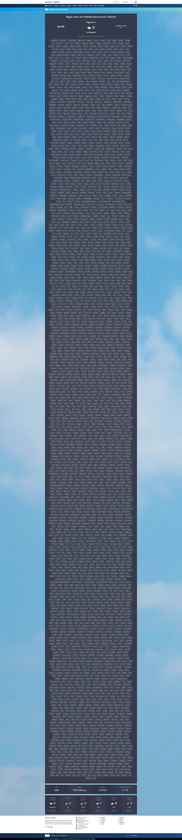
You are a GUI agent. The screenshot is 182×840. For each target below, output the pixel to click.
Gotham (61, 321)
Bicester (111, 93)
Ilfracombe (86, 397)
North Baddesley (119, 514)
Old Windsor (88, 529)
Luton (115, 459)
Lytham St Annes (66, 465)
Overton (82, 535)
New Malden (113, 505)
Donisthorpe (100, 254)
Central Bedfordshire (98, 175)
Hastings (66, 353)
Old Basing (66, 529)
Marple (70, 476)
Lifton (96, 438)
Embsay (74, 283)
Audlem (93, 63)
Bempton (81, 90)
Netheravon (62, 505)
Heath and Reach (55, 362)
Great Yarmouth (82, 333)
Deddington (98, 245)
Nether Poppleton (126, 503)
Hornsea (116, 386)
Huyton (51, 397)
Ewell (65, 289)
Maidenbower (112, 465)
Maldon (52, 467)
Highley (51, 377)
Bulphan (60, 151)
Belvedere (67, 90)
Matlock (58, 479)
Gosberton (109, 318)
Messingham (114, 482)
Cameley (92, 166)
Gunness (58, 339)
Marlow (59, 476)
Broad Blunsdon (54, 143)
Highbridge (123, 374)
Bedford (71, 87)
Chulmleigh (96, 198)
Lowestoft (63, 459)
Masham (52, 479)
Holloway (114, 380)
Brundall (122, 145)
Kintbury (53, 421)
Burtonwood (74, 160)
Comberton (69, 219)
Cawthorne (82, 175)
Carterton (52, 172)
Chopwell (115, 195)
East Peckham (52, 271)
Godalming (112, 315)
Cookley (53, 222)
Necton (79, 503)
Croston (127, 233)
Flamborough (69, 301)
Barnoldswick (92, 75)
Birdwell (120, 99)
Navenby (74, 503)
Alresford (68, 49)
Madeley (90, 465)
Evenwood (107, 286)
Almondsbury (55, 49)
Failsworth (58, 292)
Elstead (112, 280)
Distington (109, 251)
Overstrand (75, 535)
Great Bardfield (75, 324)
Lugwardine (104, 459)
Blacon (93, 107)
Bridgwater (67, 137)
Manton (57, 470)
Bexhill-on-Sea (98, 93)
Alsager (80, 49)
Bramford (67, 131)
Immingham (110, 397)
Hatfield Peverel (94, 353)
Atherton (68, 63)
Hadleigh (86, 339)
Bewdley (91, 93)
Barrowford (93, 78)
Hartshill (88, 350)
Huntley (82, 394)
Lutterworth (121, 459)
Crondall (95, 233)
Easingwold (73, 265)
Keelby (51, 406)
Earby (107, 262)
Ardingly (104, 55)
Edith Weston (99, 277)
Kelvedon (85, 406)
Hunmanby (60, 394)
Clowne (118, 210)
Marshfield (87, 476)
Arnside (51, 58)
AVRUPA (69, 5)
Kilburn (91, 412)
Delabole (111, 245)
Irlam (113, 400)
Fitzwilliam (52, 301)
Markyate (122, 473)
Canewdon (120, 166)
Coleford (63, 216)
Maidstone (127, 465)
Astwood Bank (53, 63)
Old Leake (80, 529)
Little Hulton (79, 444)
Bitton (98, 104)
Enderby (105, 283)
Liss (98, 441)
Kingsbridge (105, 415)
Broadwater (84, 143)
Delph (116, 245)
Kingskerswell (127, 415)
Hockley (130, 377)
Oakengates (108, 526)
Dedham (105, 245)
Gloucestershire (86, 315)
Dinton (93, 251)
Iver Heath (82, 403)
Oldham (100, 529)
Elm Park (84, 280)
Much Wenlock (61, 500)
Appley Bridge (90, 55)
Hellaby (64, 365)
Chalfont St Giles (86, 178)
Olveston (112, 529)
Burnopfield (120, 154)
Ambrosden (61, 52)
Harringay (100, 347)
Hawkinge (86, 356)
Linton (71, 441)
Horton (81, 388)
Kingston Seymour (84, 418)
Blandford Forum (106, 107)
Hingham (108, 377)
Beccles (122, 84)
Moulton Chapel (111, 497)
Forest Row (86, 304)
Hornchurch (92, 386)
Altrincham (102, 49)
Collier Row (75, 216)
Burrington (63, 157)
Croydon (89, 236)
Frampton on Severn (76, 306)
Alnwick (62, 49)
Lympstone (103, 462)
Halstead (89, 342)
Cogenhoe (99, 213)
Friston (121, 306)
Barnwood (127, 75)
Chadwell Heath (116, 175)
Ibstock (74, 397)
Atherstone (61, 63)
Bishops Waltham (127, 101)
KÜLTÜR (86, 5)
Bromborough (113, 143)
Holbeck (93, 380)
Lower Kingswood (55, 459)
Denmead (61, 248)
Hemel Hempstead (102, 365)
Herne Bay (128, 368)
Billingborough (109, 96)
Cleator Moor (112, 207)
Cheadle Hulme (115, 183)
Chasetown (73, 183)
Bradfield (91, 128)
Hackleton (72, 339)
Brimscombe (77, 140)
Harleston (53, 347)
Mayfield (77, 479)
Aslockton (100, 61)
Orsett (64, 532)
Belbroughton (104, 87)
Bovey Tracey (65, 125)
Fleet (82, 301)
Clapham (52, 207)
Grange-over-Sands (93, 321)
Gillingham (102, 312)
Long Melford (95, 450)
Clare (65, 207)
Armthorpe (122, 55)
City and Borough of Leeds (104, 201)
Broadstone (77, 143)
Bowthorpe (113, 125)
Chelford (77, 186)
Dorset (59, 257)
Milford (108, 488)
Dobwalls (65, 254)
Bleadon (124, 107)
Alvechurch (109, 49)
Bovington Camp (80, 125)
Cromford (88, 233)
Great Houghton (65, 330)
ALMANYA (62, 5)
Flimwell (106, 301)
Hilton (70, 377)
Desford (110, 248)
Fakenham (83, 292)
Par (99, 538)
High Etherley (61, 374)
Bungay (72, 151)
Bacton (92, 66)
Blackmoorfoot (66, 107)
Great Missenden (99, 330)
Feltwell (120, 295)
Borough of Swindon (66, 119)
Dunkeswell (127, 260)
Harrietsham (93, 347)
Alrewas (74, 49)
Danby (52, 242)
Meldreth (116, 479)
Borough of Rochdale (127, 116)
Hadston (111, 339)
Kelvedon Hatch (92, 406)
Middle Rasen (100, 485)
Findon (105, 298)
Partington (117, 538)
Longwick (116, 453)
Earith (112, 262)
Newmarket (86, 511)
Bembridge (74, 90)
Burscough (70, 157)
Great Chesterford (127, 324)
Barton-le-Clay (54, 81)
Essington (74, 286)
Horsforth (52, 388)
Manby (81, 467)
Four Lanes (120, 304)
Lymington (85, 462)
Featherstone (90, 295)
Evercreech (114, 286)
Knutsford (51, 426)
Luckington (75, 459)
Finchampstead (92, 298)
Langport (88, 429)
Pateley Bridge (52, 541)
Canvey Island (67, 169)
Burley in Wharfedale (56, 154)
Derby (81, 248)
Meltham (129, 479)
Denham (130, 245)
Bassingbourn (94, 81)
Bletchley (59, 110)
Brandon (114, 131)
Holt (72, 383)
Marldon (53, 476)
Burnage (65, 154)
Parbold (104, 538)
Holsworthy (66, 383)
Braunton (66, 134)
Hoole (130, 383)
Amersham (68, 52)
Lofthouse (92, 447)
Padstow (54, 538)
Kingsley (58, 418)
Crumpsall (95, 236)
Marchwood (89, 470)
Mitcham (53, 494)
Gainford (90, 309)
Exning (107, 289)
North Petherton (53, 520)
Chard (82, 181)
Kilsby (109, 412)
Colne (108, 216)
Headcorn (113, 359)
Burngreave (78, 154)
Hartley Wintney (81, 350)
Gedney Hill (73, 312)
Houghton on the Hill (127, 388)
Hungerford (53, 394)
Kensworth (67, 409)
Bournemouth (120, 122)
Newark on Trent (69, 508)
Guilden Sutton (114, 336)
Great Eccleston (64, 327)
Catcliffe (112, 172)
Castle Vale (86, 172)
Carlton (115, 169)
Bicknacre (117, 93)
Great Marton (90, 330)
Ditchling (52, 254)
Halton (94, 342)
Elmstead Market (92, 280)
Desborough (103, 248)
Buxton (124, 160)
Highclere (130, 374)
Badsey (103, 66)
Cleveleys (85, 210)
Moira (79, 494)
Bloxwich (107, 110)
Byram (51, 163)
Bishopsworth (77, 104)
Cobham (59, 213)
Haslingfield (53, 353)
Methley (129, 482)
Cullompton (62, 239)
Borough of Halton (91, 116)
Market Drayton (128, 470)
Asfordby (68, 58)
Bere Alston (105, 90)
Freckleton (85, 306)
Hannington (85, 344)
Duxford (87, 262)
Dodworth (79, 254)
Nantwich (60, 503)
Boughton (99, 122)
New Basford (98, 505)
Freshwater (100, 306)
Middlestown (128, 485)
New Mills (128, 505)
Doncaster (86, 254)
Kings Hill (75, 415)
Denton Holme (74, 248)
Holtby (76, 383)
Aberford (97, 40)
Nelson (103, 503)
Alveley (116, 49)
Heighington (57, 365)
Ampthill (94, 52)
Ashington (112, 58)
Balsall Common (73, 69)
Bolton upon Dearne (103, 113)
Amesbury (87, 52)
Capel (73, 169)
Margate (101, 470)
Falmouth (97, 292)
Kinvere (58, 421)
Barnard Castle (55, 75)
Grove (99, 336)
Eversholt (121, 286)
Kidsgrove (86, 412)
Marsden (81, 476)
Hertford (63, 371)
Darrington (97, 242)
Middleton (52, 488)
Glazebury (128, 312)
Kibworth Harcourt (62, 412)
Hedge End (128, 362)
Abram (108, 40)
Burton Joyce (96, 157)
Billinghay (129, 96)
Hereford (106, 368)
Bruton (127, 145)
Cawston (75, 175)
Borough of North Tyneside (103, 116)
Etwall (96, 286)
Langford (54, 429)
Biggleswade (88, 96)
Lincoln (116, 438)
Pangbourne (74, 538)
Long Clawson (54, 450)
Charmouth (54, 183)
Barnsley (106, 75)
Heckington (100, 362)
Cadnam (64, 163)
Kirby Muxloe (71, 421)
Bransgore (121, 131)
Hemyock (60, 368)
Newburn (99, 508)
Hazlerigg (100, 359)
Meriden (101, 482)
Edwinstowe (107, 277)
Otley (92, 532)
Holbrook (100, 380)
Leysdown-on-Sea (75, 438)
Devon (121, 248)
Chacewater (108, 175)
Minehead (90, 491)
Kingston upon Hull (95, 418)
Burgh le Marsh (115, 151)
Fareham (103, 292)
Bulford (130, 148)
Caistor (78, 163)
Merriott (107, 482)
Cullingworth (54, 239)
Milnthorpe (58, 491)
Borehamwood (52, 116)
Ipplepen (96, 400)
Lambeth (84, 426)
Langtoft (94, 429)
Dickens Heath (55, 251)
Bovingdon (72, 125)
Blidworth (72, 110)
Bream (77, 134)
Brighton (127, 137)
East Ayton (80, 265)
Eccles (117, 274)
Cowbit (72, 227)
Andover (106, 52)
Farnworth (70, 295)
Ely (55, 283)
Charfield (88, 181)
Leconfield (97, 432)
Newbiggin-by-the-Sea (80, 508)
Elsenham (106, 280)
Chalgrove (100, 178)
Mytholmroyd (110, 500)
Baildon (128, 66)
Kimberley (114, 412)
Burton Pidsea (125, 157)
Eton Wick (85, 286)
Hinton (114, 377)
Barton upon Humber (124, 78)
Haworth (93, 356)
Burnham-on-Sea (99, 154)
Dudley (81, 260)
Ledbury (103, 432)
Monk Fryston (93, 494)
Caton (124, 172)
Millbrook (123, 488)
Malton (76, 467)
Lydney (65, 462)
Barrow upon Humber (67, 78)
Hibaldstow (119, 371)
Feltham (109, 295)
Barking (77, 72)
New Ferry (106, 505)
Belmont (124, 87)
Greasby (52, 324)
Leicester (61, 435)
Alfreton (123, 46)
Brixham (107, 140)
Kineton (53, 415)
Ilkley (98, 397)
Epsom (123, 283)
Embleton (67, 283)
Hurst (99, 394)
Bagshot (116, 66)
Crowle (75, 236)
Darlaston (77, 242)
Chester (89, 189)
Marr (76, 476)
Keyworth (54, 412)
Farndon (123, 292)
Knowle (122, 424)
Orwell (69, 532)
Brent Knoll (107, 134)
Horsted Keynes (74, 388)
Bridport (81, 137)
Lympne (96, 462)
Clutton (123, 210)
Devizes (115, 248)
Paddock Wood (122, 535)
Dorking (121, 254)
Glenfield (60, 315)
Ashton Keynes (54, 61)
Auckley (88, 63)
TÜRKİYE (74, 5)
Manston (51, 470)
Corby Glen (106, 222)
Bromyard (62, 145)
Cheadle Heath (106, 183)
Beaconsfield (95, 84)
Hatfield (78, 353)
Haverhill (67, 356)
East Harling (79, 268)
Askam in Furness (86, 61)
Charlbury (100, 181)
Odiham (52, 529)
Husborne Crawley (127, 394)
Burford (101, 151)
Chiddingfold (61, 192)
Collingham (95, 216)
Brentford (114, 134)
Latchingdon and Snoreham (116, 429)
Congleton (92, 219)
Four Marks (127, 304)
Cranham (51, 230)
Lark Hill (100, 429)
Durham (75, 262)
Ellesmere (68, 280)
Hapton (98, 344)
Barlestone (109, 72)
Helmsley (77, 365)
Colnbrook (102, 216)
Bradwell (54, 131)
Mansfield (116, 467)
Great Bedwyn (100, 324)
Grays (130, 321)
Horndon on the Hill (102, 386)
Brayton (72, 134)
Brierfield (87, 137)
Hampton (61, 344)
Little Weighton (103, 444)
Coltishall (122, 216)
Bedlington (78, 87)
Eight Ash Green (127, 277)
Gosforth (122, 318)
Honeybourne (101, 383)
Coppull (81, 222)
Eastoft (130, 271)
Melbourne (108, 479)
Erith (53, 286)
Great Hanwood (98, 327)
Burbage (85, 151)
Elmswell (100, 280)
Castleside (100, 172)
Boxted (130, 125)
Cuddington (108, 236)
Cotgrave (86, 224)
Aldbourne (58, 46)
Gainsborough (97, 309)
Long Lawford (87, 450)
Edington (92, 277)
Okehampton (59, 529)
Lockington (79, 447)
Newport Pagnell (101, 511)
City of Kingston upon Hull (79, 204)
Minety (96, 491)
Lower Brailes (99, 456)
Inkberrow (90, 400)
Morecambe (122, 494)
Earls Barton (126, 262)
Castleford (93, 172)
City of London (100, 204)
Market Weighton (100, 473)
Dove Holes (72, 257)
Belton (61, 90)
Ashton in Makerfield (127, 58)
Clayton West (94, 207)
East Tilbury (88, 271)
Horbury (73, 386)
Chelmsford (83, 186)
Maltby (71, 467)
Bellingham (117, 87)
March (76, 470)
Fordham (71, 304)
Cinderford (70, 201)
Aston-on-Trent (126, 61)
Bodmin (59, 113)
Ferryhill (81, 298)
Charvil (66, 183)
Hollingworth (107, 380)
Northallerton (52, 523)
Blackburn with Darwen (127, 104)
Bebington (116, 84)
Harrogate (107, 347)
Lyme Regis (72, 462)
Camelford (98, 166)
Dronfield (54, 260)
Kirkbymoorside (126, 421)
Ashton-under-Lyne (64, 61)
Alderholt (86, 46)
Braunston (59, 134)
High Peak (98, 374)
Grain (78, 321)
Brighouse (105, 137)
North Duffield (63, 517)
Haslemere (119, 350)
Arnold (128, 55)
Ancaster (100, 52)
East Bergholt (88, 265)
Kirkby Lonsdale (108, 421)
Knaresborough (100, 424)
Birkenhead (126, 99)
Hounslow (63, 391)
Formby (93, 304)
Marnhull (65, 476)
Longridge (83, 453)
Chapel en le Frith (123, 178)
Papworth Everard (93, 538)
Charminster (126, 181)
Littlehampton (127, 444)
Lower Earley (118, 456)
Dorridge (54, 257)
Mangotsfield (101, 467)
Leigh (75, 435)
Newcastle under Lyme (115, 508)
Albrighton (121, 43)
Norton (53, 526)
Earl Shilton (118, 262)
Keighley (68, 406)
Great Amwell (59, 324)
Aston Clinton (118, 61)
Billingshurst (54, 99)
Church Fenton (110, 198)
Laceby (57, 426)
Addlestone (92, 43)
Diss (103, 251)
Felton (114, 295)
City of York (119, 204)
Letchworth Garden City (125, 435)
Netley (76, 505)
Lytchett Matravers (56, 465)
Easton (50, 274)
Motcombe (95, 497)
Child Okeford (83, 192)
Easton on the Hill (58, 274)
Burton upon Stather (54, 160)
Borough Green (61, 116)
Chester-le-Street (97, 189)
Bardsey (66, 72)
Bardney (60, 72)
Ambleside (54, 52)
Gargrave (123, 309)
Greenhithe (52, 336)
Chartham (61, 183)
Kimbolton (121, 412)
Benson (87, 90)
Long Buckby (127, 447)
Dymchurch (94, 262)
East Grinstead (64, 268)
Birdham (114, 99)
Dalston (112, 239)
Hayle (57, 359)
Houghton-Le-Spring (54, 391)
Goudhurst (67, 321)
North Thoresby (109, 520)
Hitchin (124, 377)
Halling (78, 342)
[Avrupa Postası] (52, 2)
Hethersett (83, 371)
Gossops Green (53, 321)
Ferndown (52, 298)
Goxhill (73, 321)
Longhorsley (67, 453)
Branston (127, 131)
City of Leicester (91, 204)
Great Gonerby (80, 327)
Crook (100, 233)
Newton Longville (64, 514)
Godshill (129, 315)
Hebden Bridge (92, 362)
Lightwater (101, 438)
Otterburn (97, 532)
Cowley (88, 227)
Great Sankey (116, 330)
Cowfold (83, 227)
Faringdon (109, 292)
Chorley (121, 195)
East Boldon (96, 265)
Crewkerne (129, 230)
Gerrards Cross (88, 312)
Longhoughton (75, 453)
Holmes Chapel (127, 380)
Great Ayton (67, 324)
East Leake (110, 268)
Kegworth (62, 406)
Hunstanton (67, 394)
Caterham (118, 172)
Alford (118, 46)
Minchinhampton (82, 491)
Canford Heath (128, 166)
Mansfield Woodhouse (126, 467)
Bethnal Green (65, 93)
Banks (111, 69)
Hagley (117, 339)
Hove (69, 391)
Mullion (75, 500)
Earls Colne (53, 265)
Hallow (83, 342)
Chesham (129, 186)
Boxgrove (124, 125)
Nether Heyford (116, 503)
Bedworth (85, 87)
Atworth (82, 63)
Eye (116, 289)
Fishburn (124, 298)
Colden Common (55, 216)
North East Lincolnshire (73, 517)
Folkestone (54, 304)
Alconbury (51, 46)
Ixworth (106, 403)
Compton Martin (84, 219)
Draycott (115, 257)
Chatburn (80, 183)
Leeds (126, 432)
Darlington (83, 242)
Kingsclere (119, 415)
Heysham (106, 371)
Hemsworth (53, 368)
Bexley (105, 93)
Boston (60, 122)
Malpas (65, 467)
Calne (102, 163)
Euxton (101, 286)
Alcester (127, 43)
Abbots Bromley (63, 40)
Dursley (81, 262)
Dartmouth (111, 242)
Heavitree (78, 362)
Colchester (113, 213)
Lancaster (111, 426)
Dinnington (87, 251)
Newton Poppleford (74, 514)
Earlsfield (60, 265)
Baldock (65, 69)
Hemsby (130, 365)
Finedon (111, 298)
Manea (94, 467)
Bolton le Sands (93, 113)
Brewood (128, 134)
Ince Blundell (118, 397)
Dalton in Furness (120, 239)
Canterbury (59, 169)
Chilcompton (75, 192)
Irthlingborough (127, 400)
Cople (59, 222)
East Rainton (60, 271)
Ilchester (80, 397)
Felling (103, 295)
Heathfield (63, 362)
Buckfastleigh (64, 148)
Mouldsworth (103, 497)
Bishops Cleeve (98, 101)
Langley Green (73, 429)
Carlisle (110, 169)
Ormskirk (52, 532)
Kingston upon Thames (106, 418)
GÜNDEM (56, 5)
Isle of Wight (53, 403)
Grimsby (73, 336)
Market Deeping (119, 470)
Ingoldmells (77, 400)
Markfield (109, 473)
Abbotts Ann (90, 40)
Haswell (72, 353)
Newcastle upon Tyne (127, 508)
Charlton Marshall (117, 181)
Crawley (78, 230)
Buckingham (81, 148)
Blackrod (81, 107)
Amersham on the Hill (78, 52)
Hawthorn (99, 356)
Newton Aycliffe (126, 511)
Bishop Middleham (71, 101)
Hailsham (123, 339)
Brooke (68, 145)
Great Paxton (108, 330)
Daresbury (64, 242)
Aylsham (73, 66)
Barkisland (83, 72)
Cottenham (92, 224)
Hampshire (54, 344)
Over (62, 535)
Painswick (67, 538)
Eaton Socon (104, 274)
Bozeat (52, 128)
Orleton (117, 529)
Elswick (123, 280)
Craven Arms (71, 230)
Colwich (128, 216)
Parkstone (110, 538)
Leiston (90, 435)
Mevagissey (69, 485)
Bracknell (75, 128)
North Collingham (53, 517)
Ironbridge (119, 400)
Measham (89, 479)
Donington (92, 254)
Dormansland (129, 254)
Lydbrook (128, 459)
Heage (118, 359)
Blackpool (74, 107)
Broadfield (63, 143)
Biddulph (59, 96)
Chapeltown (67, 181)
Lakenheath (69, 426)
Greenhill (129, 333)
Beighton (97, 87)
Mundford (89, 500)
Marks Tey (115, 473)
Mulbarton (69, 500)
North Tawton (101, 520)
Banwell (123, 69)
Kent (73, 409)
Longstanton (96, 453)
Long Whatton (119, 450)
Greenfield (115, 333)
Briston (101, 140)
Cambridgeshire (75, 166)
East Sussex (80, 271)
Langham (60, 429)
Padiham (130, 535)
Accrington (120, 40)
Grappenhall (109, 321)
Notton (90, 526)
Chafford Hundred (58, 178)
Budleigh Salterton (110, 148)
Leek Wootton (54, 435)
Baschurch (62, 81)
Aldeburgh (72, 46)
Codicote (87, 213)
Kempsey (100, 406)
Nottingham (74, 526)
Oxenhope (96, 535)
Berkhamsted (126, 90)
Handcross (78, 344)
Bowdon (107, 125)
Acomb (66, 43)
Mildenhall (102, 488)
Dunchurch (106, 260)
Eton (80, 286)
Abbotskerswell (81, 40)
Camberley (120, 163)
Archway (98, 55)
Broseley (74, 145)
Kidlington (79, 412)
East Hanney (72, 268)
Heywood (112, 371)
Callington (97, 163)
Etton (91, 286)
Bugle (125, 148)
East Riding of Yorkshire (71, 271)
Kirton (63, 424)
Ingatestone (53, 400)
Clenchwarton (53, 210)
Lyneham (117, 462)
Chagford (66, 178)
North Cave (127, 514)
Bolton (85, 113)
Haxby (105, 356)
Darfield (71, 242)
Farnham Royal (55, 295)
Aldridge (112, 46)
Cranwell (64, 230)
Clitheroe (102, 210)
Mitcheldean (59, 494)
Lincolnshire (123, 438)
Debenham (90, 245)
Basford (68, 81)
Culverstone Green (71, 239)
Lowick (69, 459)
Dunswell (69, 262)
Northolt (107, 523)
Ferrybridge (74, 298)
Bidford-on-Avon (73, 96)
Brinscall (90, 140)
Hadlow (105, 339)
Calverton (108, 163)
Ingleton (70, 400)
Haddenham (79, 339)
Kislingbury (79, 424)
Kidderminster (71, 412)
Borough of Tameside (78, 119)
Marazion (71, 470)
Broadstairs (69, 143)
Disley (98, 251)
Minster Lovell (103, 491)
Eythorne (52, 292)
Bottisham (92, 122)
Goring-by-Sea (91, 318)
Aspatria (106, 61)
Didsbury (76, 251)
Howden (80, 391)
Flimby (100, 301)
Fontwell (61, 304)
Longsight (90, 453)
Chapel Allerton (113, 178)
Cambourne (59, 166)
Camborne (52, 166)
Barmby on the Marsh (119, 72)
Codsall (93, 213)
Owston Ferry (89, 535)
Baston (108, 81)
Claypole (77, 207)
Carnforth (122, 169)
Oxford (102, 535)
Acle (53, 43)
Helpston (83, 365)
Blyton (130, 110)
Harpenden (80, 347)
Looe (122, 453)
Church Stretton (119, 198)
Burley (128, 151)
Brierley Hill (94, 137)
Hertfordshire (70, 371)
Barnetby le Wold (77, 75)
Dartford (104, 242)
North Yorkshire (128, 520)
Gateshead (59, 312)
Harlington (59, 347)
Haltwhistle (101, 342)
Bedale (65, 87)
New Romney (60, 508)
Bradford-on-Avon (105, 128)
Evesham (59, 289)
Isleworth (66, 403)
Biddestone (52, 96)
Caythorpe (89, 175)
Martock (122, 476)
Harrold (113, 347)
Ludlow (98, 459)
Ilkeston (93, 397)
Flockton (118, 301)
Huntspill (88, 394)
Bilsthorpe (74, 99)
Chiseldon (81, 195)
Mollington (85, 494)
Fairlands (71, 292)
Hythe (68, 397)
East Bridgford (104, 265)
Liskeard (93, 441)
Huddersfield (109, 391)
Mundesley (81, 500)
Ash (72, 58)
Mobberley (67, 494)
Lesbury (109, 435)
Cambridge (67, 166)
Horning (110, 386)
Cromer (82, 233)
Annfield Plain (121, 52)
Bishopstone (69, 104)
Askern (93, 61)
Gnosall (100, 315)
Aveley (104, 63)
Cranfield (130, 227)
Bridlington (74, 137)
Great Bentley (109, 324)
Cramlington (116, 227)
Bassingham (102, 81)
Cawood (69, 175)
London (103, 447)
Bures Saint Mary (93, 151)
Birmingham (53, 101)
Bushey (106, 160)
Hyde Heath (62, 397)
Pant (85, 538)
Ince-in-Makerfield (128, 397)
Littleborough (112, 444)
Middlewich (59, 488)
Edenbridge (59, 277)
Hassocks (60, 353)
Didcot (69, 251)
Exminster (95, 289)
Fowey (53, 306)
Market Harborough (54, 473)
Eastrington (77, 274)
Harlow (65, 347)
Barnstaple (112, 75)
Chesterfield (106, 189)
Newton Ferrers (54, 514)
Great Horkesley (126, 327)
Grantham (102, 321)
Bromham (121, 143)
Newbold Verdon (91, 508)
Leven (51, 438)
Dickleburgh (63, 251)
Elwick (51, 283)
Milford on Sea (116, 488)
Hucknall (102, 391)
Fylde (84, 309)
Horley (79, 386)
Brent (101, 134)
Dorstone (65, 257)
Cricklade (59, 233)
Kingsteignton (65, 418)
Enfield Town (112, 283)
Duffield (87, 260)
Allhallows (129, 46)
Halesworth (66, 342)
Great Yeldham (91, 333)
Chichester (121, 189)
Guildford (122, 336)
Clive (107, 210)
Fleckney (76, 301)
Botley (79, 122)
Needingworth (96, 503)
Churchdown (127, 198)
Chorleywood (128, 195)
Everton (53, 289)
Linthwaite (66, 441)
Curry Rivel (93, 239)
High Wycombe (105, 374)
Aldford (106, 46)
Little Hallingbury (70, 444)
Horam (67, 386)
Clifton (96, 210)
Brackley (69, 128)
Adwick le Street (107, 43)
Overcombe (68, 535)
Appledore (73, 55)
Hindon (102, 377)
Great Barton (92, 324)
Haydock (116, 356)
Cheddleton (61, 186)
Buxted (119, 160)
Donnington (107, 254)
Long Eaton (70, 450)
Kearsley (122, 403)
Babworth (80, 66)
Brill (71, 140)
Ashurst (73, 61)
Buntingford (78, 151)
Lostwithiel (127, 453)
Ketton (114, 409)
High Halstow (77, 374)
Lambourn (90, 426)
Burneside (71, 154)
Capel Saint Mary (89, 169)
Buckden (57, 148)
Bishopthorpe (85, 104)
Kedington (129, 403)
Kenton (78, 409)
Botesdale (73, 122)
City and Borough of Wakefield (57, 204)
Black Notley (110, 104)
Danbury (128, 239)
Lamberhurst (77, 426)
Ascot (62, 58)
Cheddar (128, 183)
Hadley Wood (99, 339)
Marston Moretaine (107, 476)
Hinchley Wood (76, 377)
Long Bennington (118, 447)
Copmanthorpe (65, 222)
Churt (64, 201)
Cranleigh (58, 230)
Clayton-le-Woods (103, 207)
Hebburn (85, 362)
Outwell (57, 535)
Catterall (129, 172)
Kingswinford (116, 418)
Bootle (118, 113)
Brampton (99, 131)
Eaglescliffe (101, 262)
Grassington (117, 321)
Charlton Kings (108, 181)
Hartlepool (67, 350)
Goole (66, 318)
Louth (61, 456)
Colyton (54, 219)
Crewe (123, 230)
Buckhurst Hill (73, 148)
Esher (57, 286)
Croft (72, 233)
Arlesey (109, 55)
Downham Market (100, 257)
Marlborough (129, 473)
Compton (76, 219)
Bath (114, 81)
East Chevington (112, 265)
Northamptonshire (76, 523)
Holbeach (87, 380)
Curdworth (86, 239)
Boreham (129, 113)
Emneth (85, 283)
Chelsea (100, 186)
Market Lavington (64, 473)
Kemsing (124, 406)
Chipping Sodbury (72, 195)
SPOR (90, 5)
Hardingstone (111, 344)
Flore (130, 301)
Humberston (129, 391)
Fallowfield (89, 292)
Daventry (59, 245)
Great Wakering (54, 333)
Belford (111, 87)
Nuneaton (96, 526)
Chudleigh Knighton (87, 198)
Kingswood (124, 418)
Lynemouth (123, 462)
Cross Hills (121, 233)
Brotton (79, 145)
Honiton (108, 383)
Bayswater (88, 84)
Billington (62, 99)
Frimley (106, 306)
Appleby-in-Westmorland (63, 55)
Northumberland (121, 523)
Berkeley (119, 90)
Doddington (72, 254)
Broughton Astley (100, 145)
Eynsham (128, 289)
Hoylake (86, 391)
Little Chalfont (119, 441)
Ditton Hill (58, 254)
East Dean (128, 265)
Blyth (125, 110)
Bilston (80, 99)
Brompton (128, 143)
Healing (124, 359)
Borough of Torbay (101, 119)
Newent (60, 511)
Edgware (79, 277)
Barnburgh (63, 75)
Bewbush (84, 93)
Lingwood (59, 441)
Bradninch (128, 128)
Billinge (116, 96)
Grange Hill (84, 321)
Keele (56, 406)
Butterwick (113, 160)
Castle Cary (59, 172)
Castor (106, 172)
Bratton (53, 134)
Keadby (116, 403)
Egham (113, 277)
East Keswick (103, 268)
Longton (103, 453)
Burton (89, 157)
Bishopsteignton (52, 104)
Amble (127, 49)
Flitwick (111, 301)
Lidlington (90, 438)
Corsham (56, 224)
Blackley (59, 107)
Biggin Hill (81, 96)
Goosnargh (72, 318)
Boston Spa (66, 122)
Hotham (101, 388)
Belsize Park (55, 90)
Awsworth (116, 63)
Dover (78, 257)
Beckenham (129, 84)
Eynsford (121, 289)
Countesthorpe (128, 224)
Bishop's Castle (89, 101)
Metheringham (122, 482)
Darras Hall (90, 242)
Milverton (74, 491)
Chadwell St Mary (126, 175)
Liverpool (60, 447)
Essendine (63, 286)
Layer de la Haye (67, 432)
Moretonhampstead (64, 497)
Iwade (101, 403)
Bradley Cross (120, 128)
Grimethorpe (66, 336)
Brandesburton (107, 131)
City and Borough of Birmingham (89, 201)
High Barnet (126, 371)
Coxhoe (100, 227)
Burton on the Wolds (115, 157)
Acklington (127, 40)
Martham (116, 476)
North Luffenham (119, 517)
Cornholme (121, 222)
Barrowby (86, 78)
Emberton (61, 283)
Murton (95, 500)
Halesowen (59, 342)
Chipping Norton (53, 195)
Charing (94, 181)
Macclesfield (83, 465)
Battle (62, 84)
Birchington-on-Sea (100, 99)
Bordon (123, 113)
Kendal (129, 406)
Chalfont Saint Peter (75, 178)
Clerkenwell (72, 210)
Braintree (60, 131)
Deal (70, 245)
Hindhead (91, 377)
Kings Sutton (90, 415)
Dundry (113, 260)
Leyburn (61, 438)
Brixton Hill (118, 140)
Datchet (129, 242)
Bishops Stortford (117, 101)
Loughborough (55, 456)
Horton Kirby (88, 388)
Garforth (117, 309)
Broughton (91, 145)
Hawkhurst (79, 356)
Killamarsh (103, 412)
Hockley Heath (54, 380)
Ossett (75, 532)
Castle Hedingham (78, 172)
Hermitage (121, 368)
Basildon (74, 81)
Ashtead (119, 58)
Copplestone (74, 222)
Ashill (107, 58)
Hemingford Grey (122, 365)
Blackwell (87, 107)
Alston (85, 49)
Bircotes (108, 99)
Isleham (60, 403)
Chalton (106, 178)
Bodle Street (53, 113)
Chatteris (93, 183)
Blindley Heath (80, 110)
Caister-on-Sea (71, 163)
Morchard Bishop (102, 494)
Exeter (83, 289)
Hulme (122, 391)
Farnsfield (63, 295)
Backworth (86, 66)
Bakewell (53, 69)
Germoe (80, 312)
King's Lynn (68, 415)
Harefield (127, 344)
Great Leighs (73, 330)
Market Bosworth (109, 470)
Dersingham (95, 248)
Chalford (94, 178)
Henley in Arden (74, 368)
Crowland (69, 236)
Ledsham (109, 432)
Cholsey (101, 195)
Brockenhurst (99, 143)
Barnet (69, 75)
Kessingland (96, 409)
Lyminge (79, 462)
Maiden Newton (103, 465)
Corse (51, 224)
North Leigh (100, 517)
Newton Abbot (117, 511)
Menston (76, 482)
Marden (96, 470)
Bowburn (101, 125)
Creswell (118, 230)
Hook (118, 383)
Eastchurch (111, 271)
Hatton (122, 353)
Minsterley (111, 491)
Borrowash (128, 119)
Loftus (97, 447)
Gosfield (116, 318)
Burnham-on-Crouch (88, 154)
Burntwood (127, 154)
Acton (71, 43)
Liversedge (66, 447)
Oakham (115, 526)
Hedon (51, 365)
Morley (72, 497)
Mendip (70, 482)
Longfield (54, 453)
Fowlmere (59, 306)
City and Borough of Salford (118, 201)
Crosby (114, 233)
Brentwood (121, 134)
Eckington (53, 277)
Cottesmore (100, 224)
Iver (77, 403)
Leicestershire (68, 435)
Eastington (118, 271)
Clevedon (79, 210)
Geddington (66, 312)
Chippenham (117, 192)
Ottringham (120, 532)
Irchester (108, 400)
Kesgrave (90, 409)
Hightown (57, 377)
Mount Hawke (121, 497)
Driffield (121, 257)
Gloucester (78, 315)
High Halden (69, 374)
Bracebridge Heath (61, 128)
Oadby (102, 526)
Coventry (66, 227)
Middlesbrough (119, 485)
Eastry (84, 274)
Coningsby (107, 219)
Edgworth (85, 277)
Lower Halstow (126, 456)
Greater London (100, 333)
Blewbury (66, 110)
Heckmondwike (108, 362)
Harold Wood (72, 347)
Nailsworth (129, 500)
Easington (67, 265)
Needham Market (87, 503)
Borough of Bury (81, 116)
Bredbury (83, 134)
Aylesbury (54, 66)
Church (102, 198)
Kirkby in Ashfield (99, 421)
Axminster (129, 63)
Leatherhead (83, 432)
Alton (96, 49)
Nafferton (117, 500)
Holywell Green (92, 383)
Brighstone (112, 137)
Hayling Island (64, 359)
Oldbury (95, 529)
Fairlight (76, 292)
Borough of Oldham (116, 116)
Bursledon (77, 157)
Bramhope (86, 131)
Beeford (91, 87)
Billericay (102, 96)
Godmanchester (121, 315)
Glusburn (94, 315)
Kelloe (74, 406)
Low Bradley (76, 456)
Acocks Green (60, 43)
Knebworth (108, 424)
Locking (73, 447)
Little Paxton (94, 444)
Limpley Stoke (109, 438)
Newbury (105, 508)
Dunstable (62, 262)
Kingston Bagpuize (74, 418)
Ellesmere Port (76, 280)
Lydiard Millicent (58, 462)
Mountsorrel (128, 497)
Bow (87, 125)
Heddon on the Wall (119, 362)
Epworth (129, 283)
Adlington (99, 43)
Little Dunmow (54, 444)
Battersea (56, 84)
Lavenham (58, 432)
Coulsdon (114, 224)
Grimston (80, 336)
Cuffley (121, 236)
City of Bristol (69, 204)
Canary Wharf (112, 166)
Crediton (100, 230)
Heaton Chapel (71, 362)
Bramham (79, 131)
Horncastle (85, 386)
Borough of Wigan (111, 119)
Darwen (123, 242)
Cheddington (53, 186)
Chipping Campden (126, 192)
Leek (130, 432)
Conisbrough (114, 219)
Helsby (89, 365)
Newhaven (67, 511)
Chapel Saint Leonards (58, 181)
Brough (85, 145)
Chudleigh (78, 198)
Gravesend (124, 321)
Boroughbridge (120, 119)
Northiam (93, 523)
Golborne (60, 318)
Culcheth (128, 236)
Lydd (51, 462)
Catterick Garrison (61, 175)
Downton (109, 257)
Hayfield (52, 359)
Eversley (127, 286)
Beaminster (109, 84)
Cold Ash (120, 213)
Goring (84, 318)
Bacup (98, 66)
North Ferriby (92, 517)
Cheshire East (54, 189)
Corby (100, 222)
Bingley (91, 99)
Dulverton (100, 260)
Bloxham (100, 110)
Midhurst (67, 488)
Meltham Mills (53, 482)
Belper (130, 87)
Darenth (58, 242)
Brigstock (66, 140)
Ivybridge (95, 403)
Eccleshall (123, 274)
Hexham (99, 371)
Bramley (93, 131)
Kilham (96, 412)
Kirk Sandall (78, 421)
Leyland (67, 438)
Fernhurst (67, 298)
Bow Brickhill (93, 125)
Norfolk (104, 514)
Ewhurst (70, 289)
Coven (60, 227)
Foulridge (107, 304)
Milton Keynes (66, 491)
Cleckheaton (120, 207)
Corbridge (94, 222)
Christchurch (71, 198)
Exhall (89, 289)
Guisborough (129, 336)
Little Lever (86, 444)
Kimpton (128, 412)
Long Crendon (62, 450)
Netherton (70, 505)
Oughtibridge (128, 532)
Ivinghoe (89, 403)
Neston (108, 503)
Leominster (102, 435)
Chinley (104, 192)
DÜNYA (80, 5)
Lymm (91, 462)
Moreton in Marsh (54, 497)
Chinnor (110, 192)
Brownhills (108, 145)
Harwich (113, 350)
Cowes (77, 227)
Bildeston (95, 96)
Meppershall (89, 482)
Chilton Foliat (91, 192)
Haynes (71, 359)
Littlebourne (119, 444)
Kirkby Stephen (117, 421)
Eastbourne (103, 271)
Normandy (110, 514)
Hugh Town (116, 391)
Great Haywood (116, 327)
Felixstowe (97, 295)
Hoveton (74, 391)
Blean (130, 107)
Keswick (103, 409)
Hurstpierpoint (106, 394)
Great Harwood (107, 327)
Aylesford (60, 66)
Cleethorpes (128, 207)
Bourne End (111, 122)
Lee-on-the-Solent (118, 432)
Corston (62, 224)
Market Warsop (91, 473)
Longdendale (127, 450)
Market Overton (73, 473)
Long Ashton (109, 447)
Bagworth (122, 66)
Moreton (129, 494)
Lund (111, 459)
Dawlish (65, 245)
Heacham (106, 359)
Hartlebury (59, 350)
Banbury (100, 69)
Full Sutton (69, 309)
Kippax (64, 421)
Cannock (52, 169)
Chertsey (122, 186)
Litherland (103, 441)
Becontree (59, 87)
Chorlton (53, 198)
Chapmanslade (75, 181)
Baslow (87, 81)
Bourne (105, 122)
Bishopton (93, 104)
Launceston (127, 429)
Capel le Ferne (80, 169)
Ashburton (85, 58)
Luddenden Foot (83, 459)
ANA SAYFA (49, 5)
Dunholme (119, 260)
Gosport (128, 318)
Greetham (59, 336)
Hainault (129, 339)
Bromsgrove (54, 145)
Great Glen (72, 327)
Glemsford (53, 315)
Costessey (79, 224)
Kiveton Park (86, 424)
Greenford (122, 333)
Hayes (130, 356)
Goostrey (79, 318)
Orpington (59, 532)
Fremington (93, 306)
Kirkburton (85, 421)
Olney (106, 529)
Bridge (54, 137)
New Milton (52, 508)
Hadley (92, 339)
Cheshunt (75, 189)
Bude (103, 148)
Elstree (118, 280)
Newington (79, 511)
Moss (83, 497)
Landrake (130, 426)
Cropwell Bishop (107, 233)
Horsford (130, 386)
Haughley (128, 353)
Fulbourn (63, 309)
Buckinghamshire (89, 148)
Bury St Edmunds (99, 160)
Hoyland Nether (93, 391)
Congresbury (99, 219)
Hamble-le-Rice (109, 342)
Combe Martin (61, 219)
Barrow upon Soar (78, 78)
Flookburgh (124, 301)
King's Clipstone (60, 415)
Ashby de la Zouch (94, 58)
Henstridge (99, 368)
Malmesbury (59, 467)
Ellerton (62, 280)
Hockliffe (61, 380)
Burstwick (84, 157)
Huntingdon (75, 394)
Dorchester (115, 254)
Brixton (112, 140)
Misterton (123, 491)
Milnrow (52, 491)
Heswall (77, 371)
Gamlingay (110, 309)
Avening (110, 63)
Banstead (117, 69)
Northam (60, 523)
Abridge (114, 40)
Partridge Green (125, 538)
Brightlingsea (120, 137)
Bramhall (73, 131)
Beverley (78, 93)
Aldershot (100, 46)
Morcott (109, 494)
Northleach (100, 523)
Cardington (103, 169)
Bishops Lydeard (107, 101)
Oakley (127, 526)
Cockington (80, 213)
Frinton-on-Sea (114, 306)
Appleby (53, 55)
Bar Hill (129, 69)
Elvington (129, 280)
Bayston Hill (80, 84)
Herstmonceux (55, 371)
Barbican (54, 72)
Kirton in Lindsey (70, 424)
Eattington (111, 274)
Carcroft (97, 169)
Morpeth (78, 497)
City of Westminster (110, 204)
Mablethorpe (75, 465)
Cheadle (98, 183)
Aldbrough (65, 46)
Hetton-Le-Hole (91, 371)
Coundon (121, 224)
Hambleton (117, 342)
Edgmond (73, 277)
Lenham (95, 435)
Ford (66, 304)
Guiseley (52, 339)
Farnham (129, 292)
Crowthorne (82, 236)
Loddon (85, 447)
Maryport (128, 476)
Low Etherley (84, 456)
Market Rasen (83, 473)
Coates (53, 213)
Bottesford (85, 122)
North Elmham (84, 517)
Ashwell (78, 61)
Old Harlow (73, 529)
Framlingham (67, 306)
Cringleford (65, 233)
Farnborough (116, 292)
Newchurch (54, 511)
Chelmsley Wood (92, 186)
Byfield (130, 160)
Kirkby (91, 421)
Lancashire (104, 426)
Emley (79, 283)
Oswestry (81, 532)
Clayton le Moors (85, 207)
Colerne (69, 216)
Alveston (122, 49)
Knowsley (128, 424)
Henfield (67, 368)
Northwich (129, 523)
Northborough (86, 523)
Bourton (127, 122)
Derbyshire (87, 248)
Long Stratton (103, 450)
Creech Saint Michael (108, 230)
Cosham (73, 224)
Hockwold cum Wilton (71, 380)
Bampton (94, 69)
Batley (50, 84)
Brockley (106, 143)
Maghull (96, 465)
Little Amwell (111, 441)
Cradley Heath (108, 227)
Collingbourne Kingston (86, 216)
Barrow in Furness (56, 78)
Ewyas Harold (77, 289)
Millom (129, 488)
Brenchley (95, 134)
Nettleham (82, 505)
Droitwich (127, 257)
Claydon (71, 207)
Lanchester (117, 426)
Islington (72, 403)
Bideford (65, 96)
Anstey (128, 52)
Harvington (101, 350)
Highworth (64, 377)
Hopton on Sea (61, 386)
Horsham (58, 388)
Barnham (85, 75)
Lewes (56, 438)
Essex (69, 286)
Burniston (107, 154)
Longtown (110, 453)
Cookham (127, 219)
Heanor (129, 359)
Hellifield (70, 365)
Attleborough (75, 63)
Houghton (107, 388)
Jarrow (111, 403)
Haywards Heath (84, 359)
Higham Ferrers (115, 374)
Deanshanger (76, 245)
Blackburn (117, 104)
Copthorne (87, 222)
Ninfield (94, 514)
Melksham (122, 479)
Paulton (74, 541)
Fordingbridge (79, 304)
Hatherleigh (103, 353)
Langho (65, 429)
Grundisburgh (106, 336)
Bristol (95, 140)
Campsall (105, 166)
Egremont (119, 277)
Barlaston (90, 72)
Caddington (57, 163)
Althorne (91, 49)
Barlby (103, 72)
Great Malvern (82, 330)
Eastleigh (125, 271)
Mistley (129, 491)
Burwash (81, 160)
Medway (96, 479)
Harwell (107, 350)
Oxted (115, 535)
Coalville (129, 210)
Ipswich (102, 400)
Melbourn (102, 479)
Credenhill (93, 230)
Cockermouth (66, 213)
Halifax (72, 342)
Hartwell (95, 350)
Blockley (94, 110)
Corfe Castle (113, 222)
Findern (100, 298)
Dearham (84, 245)
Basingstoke (81, 81)
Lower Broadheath (109, 456)
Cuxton (99, 239)
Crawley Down (85, 230)
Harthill (53, 350)
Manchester (88, 467)
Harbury (104, 344)
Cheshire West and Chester (65, 189)
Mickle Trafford (85, 485)
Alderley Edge (93, 46)
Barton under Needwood (112, 78)
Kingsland (52, 418)
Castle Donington (68, 172)
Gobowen (106, 315)
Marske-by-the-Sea (96, 476)
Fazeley (83, 295)
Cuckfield (102, 236)
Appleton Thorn (81, 55)
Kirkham (52, 424)
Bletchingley (52, 110)
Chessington (82, 189)
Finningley (117, 298)
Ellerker (56, 280)
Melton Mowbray (62, 482)
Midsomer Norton (75, 488)
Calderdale (89, 163)
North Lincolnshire (109, 517)
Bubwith (51, 148)
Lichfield (84, 438)
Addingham (84, 43)
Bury (92, 160)
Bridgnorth (60, 137)
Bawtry (67, 84)
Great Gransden (89, 327)
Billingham (122, 96)
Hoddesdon (80, 380)
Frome (57, 309)
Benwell (98, 90)
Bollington (74, 113)
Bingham (86, 99)
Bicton (123, 93)
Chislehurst (87, 195)
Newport (94, 511)
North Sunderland (92, 520)
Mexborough (77, 485)
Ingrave (83, 400)
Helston (94, 365)
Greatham (108, 333)
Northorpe (113, 523)
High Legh (84, 374)
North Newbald (128, 517)
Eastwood (90, 274)
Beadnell (103, 84)
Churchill (59, 201)
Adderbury (77, 43)
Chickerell (128, 189)
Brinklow (84, 140)
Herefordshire (113, 368)
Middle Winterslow (110, 485)
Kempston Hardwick (115, 406)
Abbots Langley (72, 40)
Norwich (67, 526)
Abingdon (103, 40)
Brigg (100, 137)
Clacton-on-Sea (127, 204)
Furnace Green (77, 309)
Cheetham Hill (69, 186)
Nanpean (53, 503)
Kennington (60, 409)
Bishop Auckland (61, 101)
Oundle (51, 535)
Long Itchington (78, 450)
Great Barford (84, 324)
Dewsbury (127, 248)
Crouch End (54, 236)
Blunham (113, 110)
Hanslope (92, 344)
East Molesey (126, 268)
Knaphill (93, 424)
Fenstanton (126, 295)
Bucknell (98, 148)
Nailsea (123, 500)
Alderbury (79, 46)
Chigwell (68, 192)
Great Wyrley (73, 333)
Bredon (89, 134)
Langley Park (81, 429)
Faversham (76, 295)
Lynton (129, 462)
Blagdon (99, 107)
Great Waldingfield (64, 333)
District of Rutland (117, 251)
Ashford (101, 58)
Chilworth (98, 192)
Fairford (64, 292)
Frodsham (51, 309)
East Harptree (87, 268)
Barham (71, 72)
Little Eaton (62, 444)
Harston (129, 347)
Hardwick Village (119, 344)
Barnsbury (99, 75)
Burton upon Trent (65, 160)
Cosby (67, 224)
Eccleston (130, 274)
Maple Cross (64, 470)
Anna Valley (113, 52)
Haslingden (127, 350)
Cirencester (77, 201)
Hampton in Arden (69, 344)
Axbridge (123, 63)
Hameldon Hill (126, 342)
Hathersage (116, 353)
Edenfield (66, 277)
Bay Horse (73, 84)
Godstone (54, 318)
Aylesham (67, 66)
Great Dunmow (55, 327)
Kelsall (79, 406)
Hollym (120, 380)
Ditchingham (126, 251)
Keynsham (128, 409)
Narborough (66, 503)
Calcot (83, 163)
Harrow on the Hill (121, 347)
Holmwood (58, 383)
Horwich (95, 388)
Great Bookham (117, 324)
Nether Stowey (54, 505)
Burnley (113, 154)
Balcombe (59, 69)
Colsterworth (115, 216)
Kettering (109, 409)
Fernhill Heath (60, 298)
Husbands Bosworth (115, 394)
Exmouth (101, 289)
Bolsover (80, 113)
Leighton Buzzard (82, 435)
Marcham (82, 470)
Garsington (129, 309)
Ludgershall (92, 459)
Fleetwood (87, 301)
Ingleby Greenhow (62, 400)
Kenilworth (53, 409)
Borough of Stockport (55, 119)
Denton (67, 248)
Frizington (127, 306)
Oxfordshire (109, 535)
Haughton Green (53, 356)
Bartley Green (101, 78)
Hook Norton (124, 383)
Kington (130, 418)
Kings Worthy (98, 415)
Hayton (76, 359)
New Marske (121, 505)
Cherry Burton (115, 186)
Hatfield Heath (85, 353)
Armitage (116, 55)
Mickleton (93, 485)
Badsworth (109, 66)
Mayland (83, 479)
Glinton (66, 315)
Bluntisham (119, 110)
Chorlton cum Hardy (61, 198)
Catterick (53, 175)
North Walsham (118, 520)
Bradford (97, 128)
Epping (118, 283)
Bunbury (66, 151)
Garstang (52, 312)
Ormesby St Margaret (126, 529)
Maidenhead (120, 465)
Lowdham (92, 456)
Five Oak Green (60, 301)
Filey (86, 298)
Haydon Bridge (123, 356)
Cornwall (128, 222)
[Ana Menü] (136, 5)
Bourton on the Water (54, 125)
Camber (114, 163)
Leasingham (75, 432)
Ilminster (104, 397)
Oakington (121, 526)
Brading (113, 128)
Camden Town (84, 166)
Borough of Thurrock (89, 119)
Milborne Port (84, 488)
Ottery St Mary (112, 532)
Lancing (124, 426)
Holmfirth (52, 383)
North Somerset (82, 520)
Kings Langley (82, 415)
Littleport (54, 447)
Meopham (82, 482)
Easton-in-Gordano (69, 274)
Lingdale (130, 438)
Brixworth (125, 140)
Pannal (80, 538)
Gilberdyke (95, 312)
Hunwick (94, 394)
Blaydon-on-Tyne (117, 107)
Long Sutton (111, 450)
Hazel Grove (93, 359)
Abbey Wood (54, 40)
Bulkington (53, 151)
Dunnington (55, 262)
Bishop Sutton (81, 101)
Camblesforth (129, 163)
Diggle (81, 251)
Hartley (73, 350)
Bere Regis (112, 90)
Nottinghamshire (82, 526)
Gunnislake (65, 339)
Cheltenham (107, 186)
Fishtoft (130, 298)
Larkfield (106, 429)
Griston (85, 336)
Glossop (71, 315)
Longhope (60, 453)
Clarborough (59, 207)
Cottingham (107, 224)
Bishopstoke (61, 104)
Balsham (81, 69)
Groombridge (92, 336)
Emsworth (98, 283)
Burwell (87, 160)
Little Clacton (127, 441)
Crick (53, 233)
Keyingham (121, 409)
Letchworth (115, 435)
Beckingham (52, 87)
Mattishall (64, 479)
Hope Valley (52, 386)
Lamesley (97, 426)
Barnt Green (120, 75)
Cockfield (74, 213)
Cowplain (95, 227)
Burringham (56, 157)
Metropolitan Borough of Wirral (57, 485)
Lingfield (53, 441)
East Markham (118, 268)
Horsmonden (65, 388)
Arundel (57, 58)
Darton (117, 242)
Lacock (63, 426)
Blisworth (88, 110)
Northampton (67, 523)
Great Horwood (56, 330)
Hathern (109, 353)
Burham (123, 151)
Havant (61, 356)
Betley (72, 93)
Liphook (87, 441)
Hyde (56, 397)
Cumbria (79, 239)
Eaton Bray (96, 274)
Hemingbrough (112, 365)
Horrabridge (122, 386)
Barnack (128, 72)
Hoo (113, 383)
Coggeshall (106, 213)
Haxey (110, 356)
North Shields (63, 520)
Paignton (61, 538)
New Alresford (90, 505)
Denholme (54, 248)
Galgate (104, 309)
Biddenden (129, 93)
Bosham (54, 122)
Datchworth (52, 245)
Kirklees (58, 424)
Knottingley (116, 424)
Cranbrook (123, 227)
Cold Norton (126, 213)
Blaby (103, 104)
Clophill (112, 210)
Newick (73, 511)
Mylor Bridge (102, 500)
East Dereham (55, 268)
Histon (119, 377)
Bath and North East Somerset (123, 81)
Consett (121, 219)
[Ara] (134, 5)
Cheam (122, 183)
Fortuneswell (100, 304)
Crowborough (62, 236)
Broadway (91, 143)
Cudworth (115, 236)
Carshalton (128, 169)
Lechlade (90, 432)
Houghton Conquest (115, 388)
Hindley (97, 377)
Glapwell (114, 312)
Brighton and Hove (58, 140)
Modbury (74, 494)
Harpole (86, 347)
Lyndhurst (110, 462)
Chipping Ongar (63, 195)
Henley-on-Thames (84, 368)
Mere (96, 482)
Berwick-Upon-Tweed (55, 93)
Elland (51, 280)
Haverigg (73, 356)
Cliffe (91, 210)
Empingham (91, 283)
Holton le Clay (83, 383)
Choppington (108, 195)
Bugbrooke (119, 148)
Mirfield (117, 491)
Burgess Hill (107, 151)
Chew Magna (114, 189)
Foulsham (113, 304)
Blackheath (52, 107)
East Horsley (95, 268)
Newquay (110, 511)
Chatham (86, 183)
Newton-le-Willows (85, 514)
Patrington (60, 541)
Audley (99, 63)
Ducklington (74, 260)
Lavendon (52, 432)
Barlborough (97, 72)
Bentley (93, 90)
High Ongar (91, 374)
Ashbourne (78, 58)
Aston (111, 61)
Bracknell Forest (83, 128)
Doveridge (92, 257)
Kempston (107, 406)
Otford (86, 532)
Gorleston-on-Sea (101, 318)
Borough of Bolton (71, 116)
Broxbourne (115, 145)
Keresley (84, 409)
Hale (53, 342)
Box (119, 125)
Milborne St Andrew (93, 488)
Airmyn (114, 43)
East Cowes (121, 265)
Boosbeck (112, 113)
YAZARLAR (101, 5)
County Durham (53, 227)
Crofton (76, 233)
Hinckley (84, 377)
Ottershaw (104, 532)
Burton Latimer (104, 157)
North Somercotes (72, 520)
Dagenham (105, 239)
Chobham (95, 195)
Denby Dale (123, 245)
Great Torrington (125, 330)
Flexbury (94, 301)
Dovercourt (84, 257)
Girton (108, 312)
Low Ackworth (68, 456)
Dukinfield (93, 260)
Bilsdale (68, 99)
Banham (106, 69)
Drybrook (67, 260)
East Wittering (96, 271)
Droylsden (60, 260)
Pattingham (67, 541)
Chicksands (53, 192)
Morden (115, 494)
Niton (99, 514)
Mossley (89, 497)
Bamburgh (87, 69)
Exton (112, 289)
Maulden (71, 479)
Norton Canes (60, 526)
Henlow (93, 368)
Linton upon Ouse (79, 441)
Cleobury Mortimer (62, 210)
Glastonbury (121, 312)
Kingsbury (113, 415)
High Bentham (53, 374)
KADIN (95, 5)
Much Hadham (52, 500)
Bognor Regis (66, 113)
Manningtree (109, 467)
